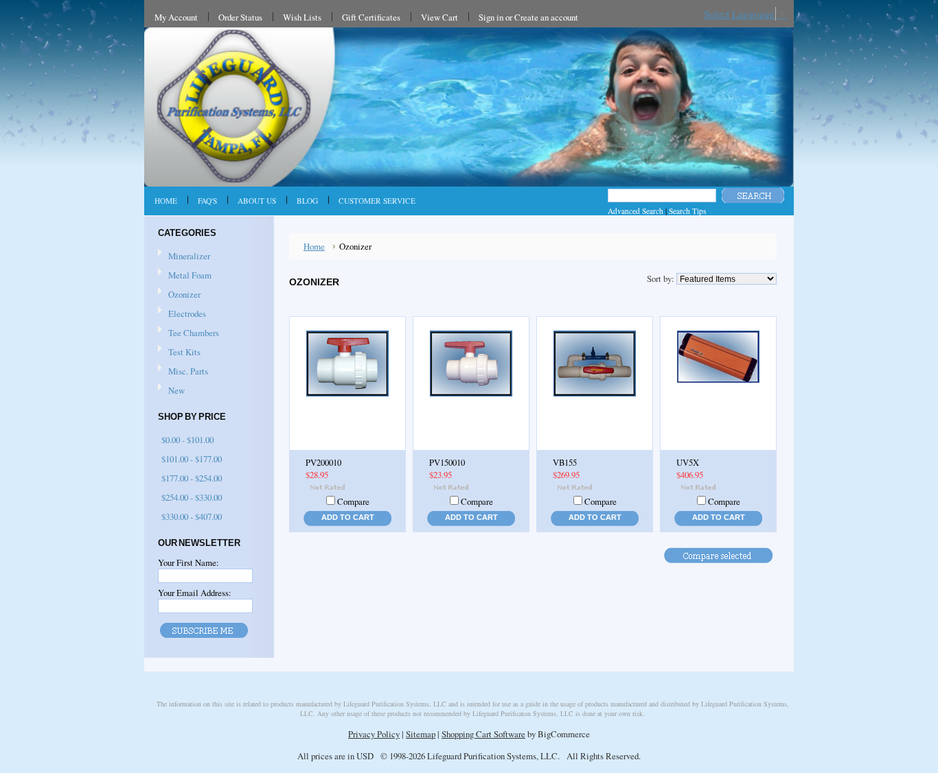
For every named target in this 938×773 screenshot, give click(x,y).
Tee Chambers (193, 332)
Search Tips (687, 211)
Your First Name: (188, 562)
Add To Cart (347, 517)
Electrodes (187, 313)
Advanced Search (635, 211)
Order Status (240, 17)
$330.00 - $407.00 (191, 516)
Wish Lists (302, 17)
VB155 (565, 462)
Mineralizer (189, 256)
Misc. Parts (188, 371)
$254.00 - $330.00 (191, 497)
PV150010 (447, 462)
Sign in (491, 17)
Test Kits (184, 352)
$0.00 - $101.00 (187, 439)
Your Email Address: (194, 592)
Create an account (546, 17)
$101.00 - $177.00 (191, 459)
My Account (176, 17)
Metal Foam (189, 275)
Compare (353, 501)
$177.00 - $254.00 (191, 478)
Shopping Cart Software (483, 734)
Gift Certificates (371, 17)
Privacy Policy (374, 734)
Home (314, 246)
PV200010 (323, 462)
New (176, 390)
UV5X (687, 462)
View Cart (439, 17)
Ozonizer (184, 294)
